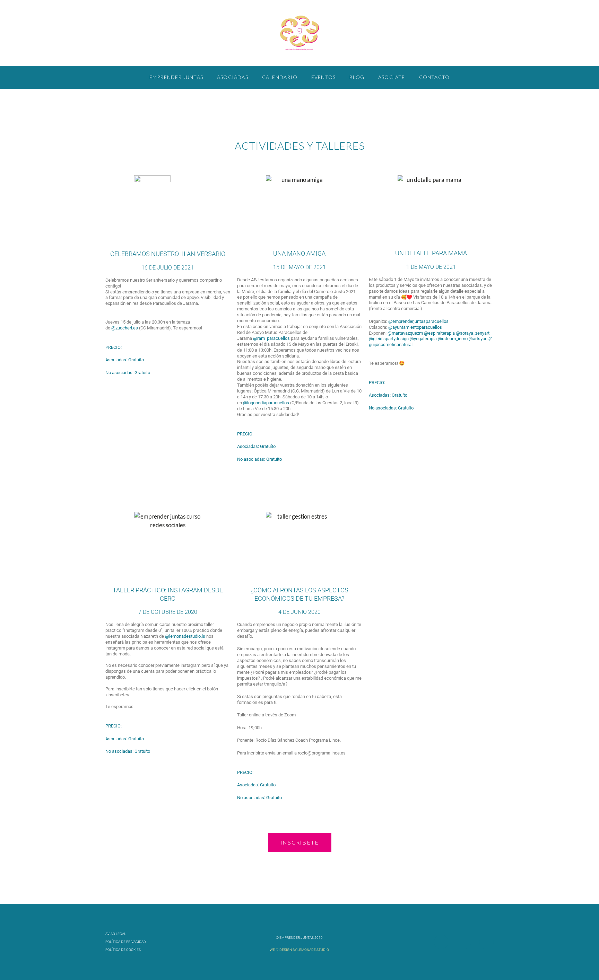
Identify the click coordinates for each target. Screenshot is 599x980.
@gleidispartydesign (389, 338)
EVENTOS (323, 77)
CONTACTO (434, 77)
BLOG (356, 77)
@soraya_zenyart (472, 333)
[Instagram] (486, 942)
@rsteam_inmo (453, 338)
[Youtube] (464, 942)
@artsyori (478, 338)
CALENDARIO (279, 77)
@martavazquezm (405, 333)
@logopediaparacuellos (266, 402)
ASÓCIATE (391, 77)
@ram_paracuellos (271, 338)
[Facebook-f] (441, 942)
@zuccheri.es (124, 327)
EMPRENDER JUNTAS (176, 77)
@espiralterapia (439, 333)
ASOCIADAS (232, 77)
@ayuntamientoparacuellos (415, 327)
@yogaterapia (423, 338)
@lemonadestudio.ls (185, 636)
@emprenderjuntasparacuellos (418, 321)
